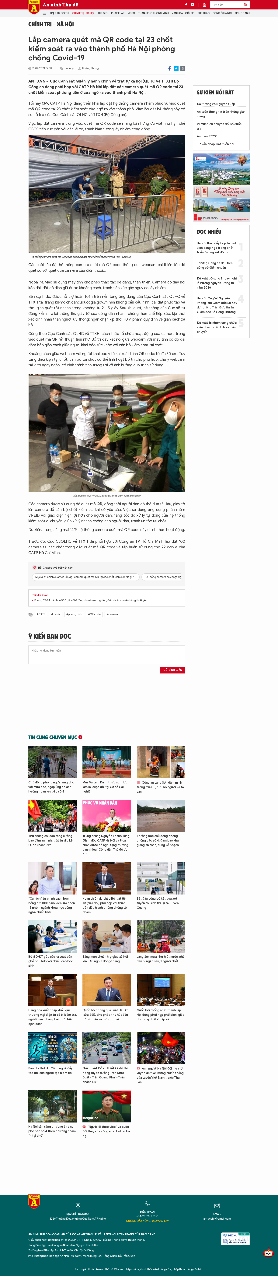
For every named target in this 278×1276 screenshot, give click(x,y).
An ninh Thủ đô (60, 4)
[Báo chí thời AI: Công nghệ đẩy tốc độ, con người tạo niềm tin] (52, 1048)
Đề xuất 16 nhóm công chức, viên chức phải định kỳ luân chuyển (217, 327)
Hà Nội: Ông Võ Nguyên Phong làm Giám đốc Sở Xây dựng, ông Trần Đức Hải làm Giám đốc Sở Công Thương (217, 305)
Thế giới (103, 13)
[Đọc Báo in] (206, 5)
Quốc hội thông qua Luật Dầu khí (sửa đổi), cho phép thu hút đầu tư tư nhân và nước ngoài (105, 1014)
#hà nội (55, 614)
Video (131, 13)
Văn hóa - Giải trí (183, 13)
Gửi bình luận (172, 670)
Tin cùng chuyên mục (52, 737)
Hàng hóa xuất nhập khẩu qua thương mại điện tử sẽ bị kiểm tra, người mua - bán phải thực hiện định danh (52, 1017)
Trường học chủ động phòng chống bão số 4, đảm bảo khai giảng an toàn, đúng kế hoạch (158, 840)
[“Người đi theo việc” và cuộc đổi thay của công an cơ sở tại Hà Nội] (106, 1106)
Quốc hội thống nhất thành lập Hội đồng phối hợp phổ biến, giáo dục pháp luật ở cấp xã (160, 1014)
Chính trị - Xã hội (83, 13)
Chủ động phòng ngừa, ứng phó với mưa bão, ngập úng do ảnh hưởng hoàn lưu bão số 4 (51, 787)
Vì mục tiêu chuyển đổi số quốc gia (219, 126)
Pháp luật (118, 13)
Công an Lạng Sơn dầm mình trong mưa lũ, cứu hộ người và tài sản (161, 787)
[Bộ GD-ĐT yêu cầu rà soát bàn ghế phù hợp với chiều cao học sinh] (52, 936)
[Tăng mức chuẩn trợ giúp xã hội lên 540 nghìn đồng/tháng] (106, 936)
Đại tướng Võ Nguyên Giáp (216, 104)
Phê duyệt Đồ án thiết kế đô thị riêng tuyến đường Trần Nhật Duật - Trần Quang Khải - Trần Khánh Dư (105, 1075)
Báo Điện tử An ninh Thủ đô (34, 7)
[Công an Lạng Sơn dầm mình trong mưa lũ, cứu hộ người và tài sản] (161, 762)
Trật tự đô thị (59, 13)
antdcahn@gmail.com (217, 1218)
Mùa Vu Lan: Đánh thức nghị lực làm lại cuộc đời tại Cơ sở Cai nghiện (104, 787)
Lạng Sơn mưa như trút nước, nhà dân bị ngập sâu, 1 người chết (161, 959)
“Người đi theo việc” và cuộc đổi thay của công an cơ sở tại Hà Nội (106, 1131)
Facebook (169, 68)
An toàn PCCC (207, 136)
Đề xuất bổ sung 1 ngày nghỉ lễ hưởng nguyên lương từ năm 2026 (217, 283)
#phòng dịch (74, 614)
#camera (112, 614)
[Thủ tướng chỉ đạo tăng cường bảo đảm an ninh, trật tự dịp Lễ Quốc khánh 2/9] (52, 816)
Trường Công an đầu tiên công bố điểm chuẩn (215, 265)
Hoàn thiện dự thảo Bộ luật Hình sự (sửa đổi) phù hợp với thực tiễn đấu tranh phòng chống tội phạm (105, 905)
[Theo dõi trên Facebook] (187, 4)
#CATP (41, 614)
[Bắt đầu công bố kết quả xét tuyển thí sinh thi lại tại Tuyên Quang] (161, 878)
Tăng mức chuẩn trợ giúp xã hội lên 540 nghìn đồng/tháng (105, 959)
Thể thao (203, 13)
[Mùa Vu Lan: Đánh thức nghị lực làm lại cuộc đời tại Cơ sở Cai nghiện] (106, 762)
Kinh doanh (242, 13)
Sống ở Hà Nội (222, 13)
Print (182, 68)
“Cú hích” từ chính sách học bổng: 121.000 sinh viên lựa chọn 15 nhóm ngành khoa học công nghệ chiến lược (51, 905)
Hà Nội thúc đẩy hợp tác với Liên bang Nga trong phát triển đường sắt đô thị (217, 247)
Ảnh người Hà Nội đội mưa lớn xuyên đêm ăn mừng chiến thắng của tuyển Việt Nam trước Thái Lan (160, 1075)
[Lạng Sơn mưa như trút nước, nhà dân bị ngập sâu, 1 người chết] (161, 936)
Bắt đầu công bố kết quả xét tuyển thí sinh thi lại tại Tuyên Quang (158, 903)
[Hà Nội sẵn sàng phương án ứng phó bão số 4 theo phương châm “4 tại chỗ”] (52, 1106)
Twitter (176, 68)
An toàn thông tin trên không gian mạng (221, 114)
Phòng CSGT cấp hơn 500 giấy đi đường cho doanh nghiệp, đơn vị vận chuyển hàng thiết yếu (90, 600)
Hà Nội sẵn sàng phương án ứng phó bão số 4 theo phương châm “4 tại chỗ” (52, 1131)
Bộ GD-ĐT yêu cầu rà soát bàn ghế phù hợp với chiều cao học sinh (50, 961)
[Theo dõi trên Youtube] (192, 4)
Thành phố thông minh (153, 13)
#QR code (94, 614)
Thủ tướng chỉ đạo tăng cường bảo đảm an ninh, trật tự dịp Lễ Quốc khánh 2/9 (50, 840)
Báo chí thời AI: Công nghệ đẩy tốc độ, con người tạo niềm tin (50, 1071)
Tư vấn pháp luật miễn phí (215, 144)
